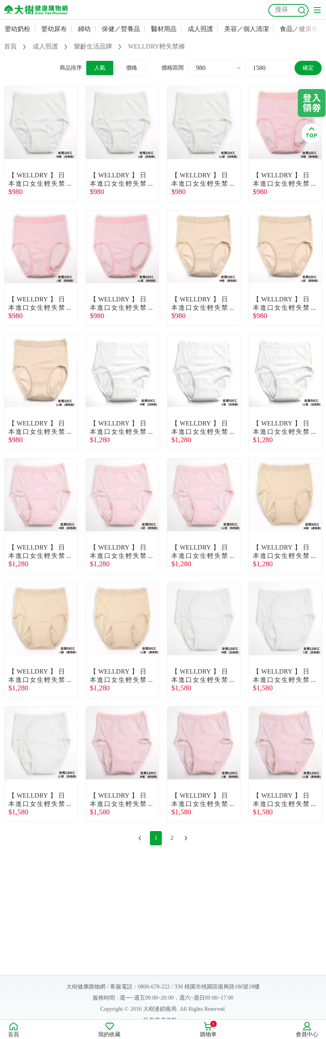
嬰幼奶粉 (17, 28)
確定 (308, 68)
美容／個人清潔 (246, 28)
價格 (131, 68)
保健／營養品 (121, 28)
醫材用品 (164, 28)
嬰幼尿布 (54, 28)
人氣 (99, 68)
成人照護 (200, 28)
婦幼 (84, 28)
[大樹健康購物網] (36, 10)
